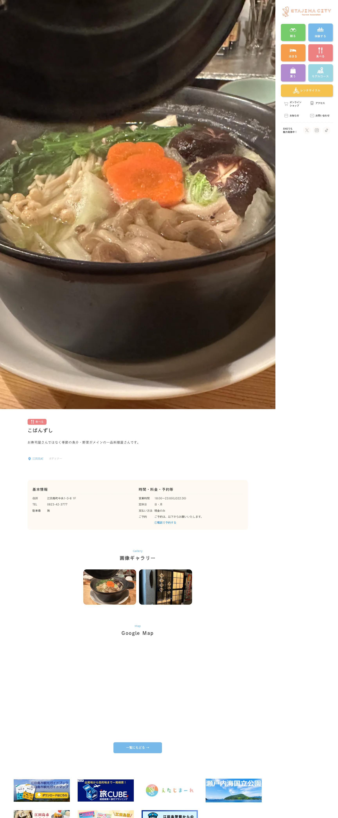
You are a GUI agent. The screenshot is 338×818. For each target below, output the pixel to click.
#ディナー (55, 458)
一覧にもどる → (137, 747)
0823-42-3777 (57, 504)
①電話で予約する (165, 522)
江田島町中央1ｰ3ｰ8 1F (61, 498)
